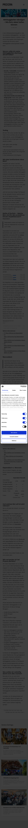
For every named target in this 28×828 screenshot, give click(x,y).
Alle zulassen (14, 432)
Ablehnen (14, 440)
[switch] (24, 418)
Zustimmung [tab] (5, 390)
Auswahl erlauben (14, 436)
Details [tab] (14, 390)
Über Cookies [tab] (23, 390)
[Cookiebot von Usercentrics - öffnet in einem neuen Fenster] (20, 386)
